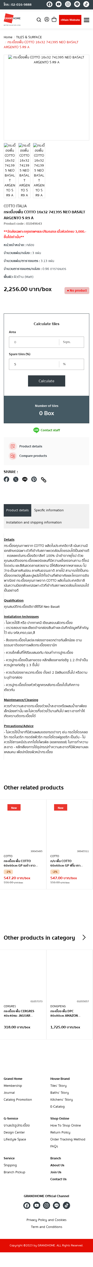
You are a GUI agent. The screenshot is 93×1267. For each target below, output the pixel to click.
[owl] (84, 937)
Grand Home (13, 1078)
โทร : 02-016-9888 (17, 4)
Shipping (10, 1165)
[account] (46, 21)
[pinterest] (34, 481)
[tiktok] (86, 5)
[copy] (43, 481)
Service (9, 1158)
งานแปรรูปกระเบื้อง (17, 1125)
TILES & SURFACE (29, 37)
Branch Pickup (14, 1172)
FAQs (54, 1146)
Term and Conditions (46, 1227)
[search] (39, 19)
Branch (55, 1158)
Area (12, 332)
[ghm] (12, 19)
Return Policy (60, 1132)
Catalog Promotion (18, 1099)
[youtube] (59, 5)
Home (8, 37)
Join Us (55, 1172)
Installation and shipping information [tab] (34, 522)
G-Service (11, 1118)
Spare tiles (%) (19, 354)
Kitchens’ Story (61, 1099)
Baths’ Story (59, 1092)
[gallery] (10, 170)
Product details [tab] (17, 510)
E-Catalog (57, 1106)
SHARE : (11, 472)
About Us (57, 1165)
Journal (9, 1092)
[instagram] (68, 5)
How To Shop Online (65, 1125)
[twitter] (15, 481)
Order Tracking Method (67, 1139)
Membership (13, 1086)
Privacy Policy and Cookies (46, 1220)
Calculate (46, 381)
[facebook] (49, 5)
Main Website (70, 20)
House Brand (60, 1078)
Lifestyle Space (15, 1139)
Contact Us (58, 1179)
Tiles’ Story (58, 1086)
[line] (77, 5)
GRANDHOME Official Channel (46, 1196)
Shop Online (59, 1118)
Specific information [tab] (49, 510)
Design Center (14, 1132)
